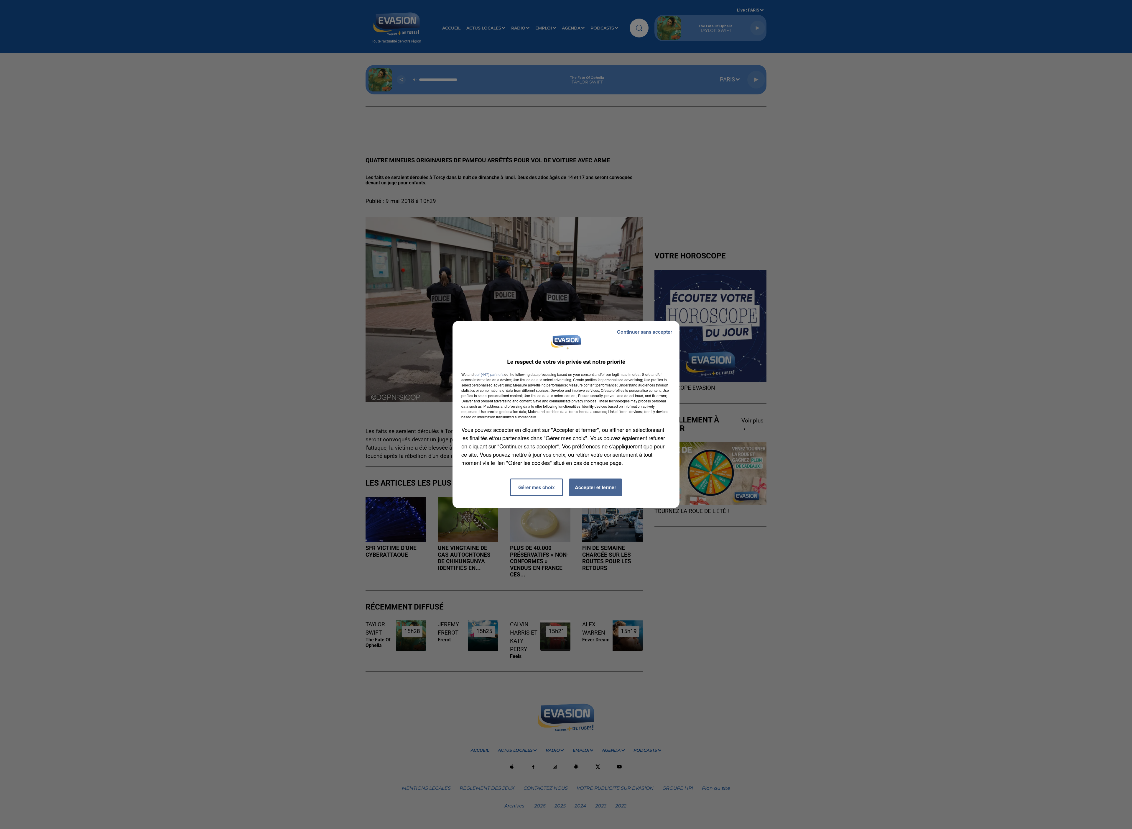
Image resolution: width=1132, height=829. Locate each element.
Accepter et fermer (595, 487)
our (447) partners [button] (489, 374)
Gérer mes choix (536, 487)
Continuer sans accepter (644, 331)
